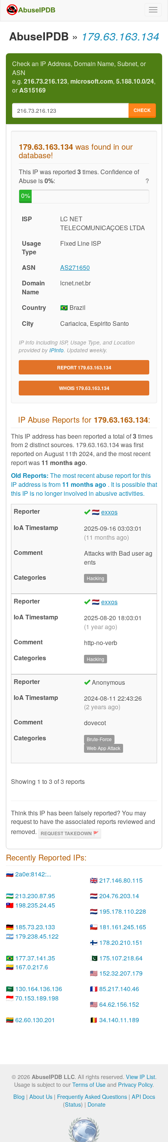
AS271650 (75, 267)
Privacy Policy (135, 1084)
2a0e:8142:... (33, 873)
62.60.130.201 (35, 1019)
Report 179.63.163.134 (84, 367)
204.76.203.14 (119, 895)
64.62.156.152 (119, 1004)
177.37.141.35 (35, 957)
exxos (109, 511)
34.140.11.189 (119, 1019)
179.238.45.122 (37, 936)
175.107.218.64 (121, 957)
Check (142, 110)
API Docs (143, 1096)
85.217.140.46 (119, 988)
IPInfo (56, 350)
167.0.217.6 (31, 966)
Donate (96, 1104)
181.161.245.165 (122, 926)
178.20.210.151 (121, 942)
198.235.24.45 (35, 905)
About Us (40, 1096)
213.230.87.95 (35, 895)
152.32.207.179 (121, 973)
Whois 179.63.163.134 (84, 388)
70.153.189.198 (37, 997)
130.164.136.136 (38, 988)
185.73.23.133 (35, 926)
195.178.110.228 (122, 911)
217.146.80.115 (121, 880)
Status (73, 1104)
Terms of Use (88, 1084)
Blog (19, 1096)
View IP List (140, 1076)
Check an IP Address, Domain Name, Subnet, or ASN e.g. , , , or (83, 77)
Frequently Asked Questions (92, 1096)
